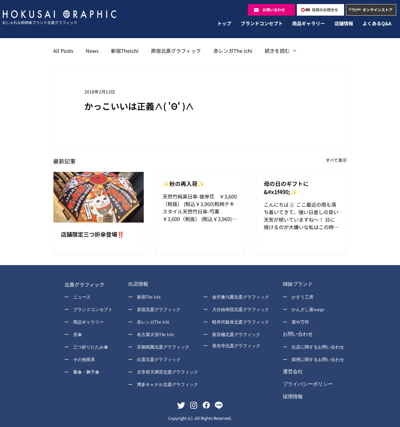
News (92, 50)
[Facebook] (206, 405)
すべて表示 (336, 160)
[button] (159, 285)
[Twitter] (181, 405)
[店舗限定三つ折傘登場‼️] (98, 197)
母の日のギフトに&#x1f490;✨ (286, 187)
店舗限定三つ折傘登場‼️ (92, 234)
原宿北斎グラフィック (176, 50)
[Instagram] (193, 405)
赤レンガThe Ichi (232, 50)
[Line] (218, 405)
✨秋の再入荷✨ (183, 183)
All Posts (63, 50)
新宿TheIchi (124, 50)
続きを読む (277, 50)
